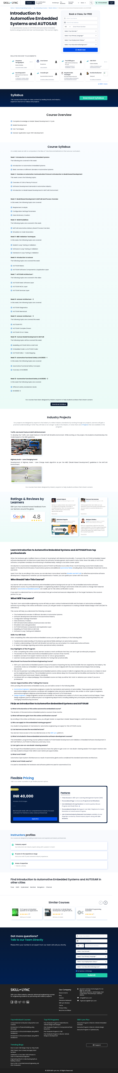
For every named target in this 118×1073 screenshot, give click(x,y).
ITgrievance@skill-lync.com (88, 1001)
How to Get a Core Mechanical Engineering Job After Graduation (25, 1064)
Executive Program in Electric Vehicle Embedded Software (91, 1024)
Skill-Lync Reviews (64, 1003)
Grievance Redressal (65, 1000)
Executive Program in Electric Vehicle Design (90, 1027)
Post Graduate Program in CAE (94, 501)
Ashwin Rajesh (61, 499)
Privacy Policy (63, 1008)
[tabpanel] (83, 808)
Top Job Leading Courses (40, 8)
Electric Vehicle (53, 8)
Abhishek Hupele (62, 519)
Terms (61, 1005)
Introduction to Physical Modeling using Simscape (22, 1028)
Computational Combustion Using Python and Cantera (25, 1024)
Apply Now (35, 819)
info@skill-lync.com (86, 998)
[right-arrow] (105, 902)
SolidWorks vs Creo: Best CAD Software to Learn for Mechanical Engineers (23, 1055)
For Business (62, 2)
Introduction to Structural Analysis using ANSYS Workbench (25, 1032)
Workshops (55, 3)
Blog (60, 995)
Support (98, 1045)
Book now (82, 50)
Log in (111, 3)
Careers (61, 998)
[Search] (91, 2)
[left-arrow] (101, 902)
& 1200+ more (102, 84)
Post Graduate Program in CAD (65, 501)
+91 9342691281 (102, 3)
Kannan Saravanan (92, 499)
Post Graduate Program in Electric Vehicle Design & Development (56, 1035)
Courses (29, 3)
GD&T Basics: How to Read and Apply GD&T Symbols (24, 1051)
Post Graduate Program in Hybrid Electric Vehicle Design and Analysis (66, 522)
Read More (54, 513)
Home (12, 8)
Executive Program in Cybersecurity (88, 1030)
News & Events (63, 993)
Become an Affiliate (65, 1010)
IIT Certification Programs (41, 2)
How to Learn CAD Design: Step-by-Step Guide (25, 1048)
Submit (91, 975)
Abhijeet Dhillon (91, 519)
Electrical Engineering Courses (24, 8)
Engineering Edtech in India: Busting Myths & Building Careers (24, 1060)
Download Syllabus (93, 98)
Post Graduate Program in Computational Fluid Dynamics (58, 1028)
